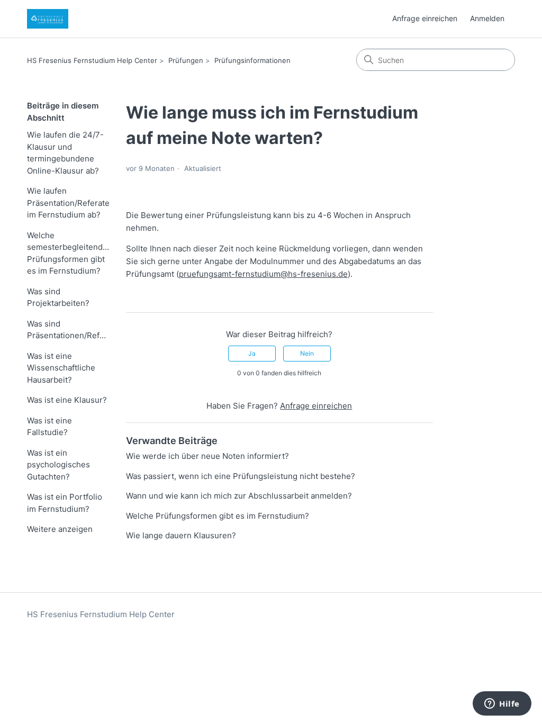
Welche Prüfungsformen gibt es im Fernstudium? (217, 516)
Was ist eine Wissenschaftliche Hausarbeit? (61, 368)
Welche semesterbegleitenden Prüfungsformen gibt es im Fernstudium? (68, 253)
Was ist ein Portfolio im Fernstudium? (64, 503)
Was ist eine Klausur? (67, 400)
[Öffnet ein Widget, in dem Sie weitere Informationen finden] (502, 704)
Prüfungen (185, 60)
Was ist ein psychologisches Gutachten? (58, 465)
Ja (252, 353)
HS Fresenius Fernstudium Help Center (92, 60)
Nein (307, 353)
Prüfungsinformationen (252, 60)
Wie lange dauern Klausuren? (181, 535)
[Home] (47, 19)
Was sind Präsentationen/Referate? (68, 330)
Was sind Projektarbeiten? (58, 297)
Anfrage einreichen (424, 18)
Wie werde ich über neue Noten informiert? (207, 456)
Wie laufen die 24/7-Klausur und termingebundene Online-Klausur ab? (65, 153)
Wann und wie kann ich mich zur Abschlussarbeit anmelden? (239, 496)
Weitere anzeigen (60, 529)
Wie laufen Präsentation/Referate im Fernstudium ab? (68, 203)
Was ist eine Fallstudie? (49, 426)
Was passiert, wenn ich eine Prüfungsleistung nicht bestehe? (240, 476)
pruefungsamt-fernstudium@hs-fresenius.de (263, 274)
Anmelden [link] (487, 18)
